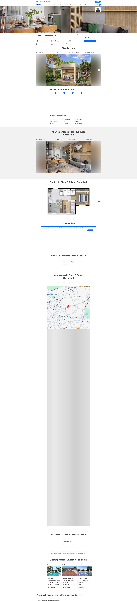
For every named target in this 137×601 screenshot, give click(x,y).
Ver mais (69, 556)
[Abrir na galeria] (99, 85)
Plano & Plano (67, 546)
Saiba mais (48, 1)
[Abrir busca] (100, 5)
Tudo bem (97, 1)
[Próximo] (99, 70)
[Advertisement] (68, 105)
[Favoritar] (77, 34)
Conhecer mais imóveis (90, 40)
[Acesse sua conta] (97, 4)
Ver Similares (90, 230)
